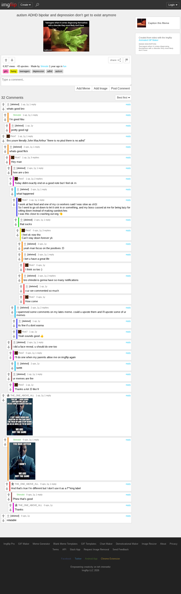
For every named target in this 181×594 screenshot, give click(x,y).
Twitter (78, 558)
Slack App (75, 549)
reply (128, 104)
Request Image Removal (96, 549)
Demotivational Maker (127, 543)
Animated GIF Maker (148, 40)
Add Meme (83, 88)
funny (13, 71)
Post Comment (120, 88)
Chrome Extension (110, 558)
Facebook (66, 558)
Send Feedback (121, 549)
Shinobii (44, 66)
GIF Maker (23, 543)
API (64, 549)
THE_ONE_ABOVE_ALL (22, 395)
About (163, 543)
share (113, 60)
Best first (122, 97)
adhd (49, 71)
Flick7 (13, 136)
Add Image (100, 88)
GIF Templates (88, 543)
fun (64, 66)
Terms (55, 549)
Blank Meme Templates (65, 543)
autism (58, 71)
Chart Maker (106, 543)
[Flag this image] (127, 60)
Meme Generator (41, 543)
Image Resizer (149, 543)
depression (38, 71)
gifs (6, 71)
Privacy (173, 543)
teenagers (25, 71)
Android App (91, 558)
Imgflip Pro (9, 543)
